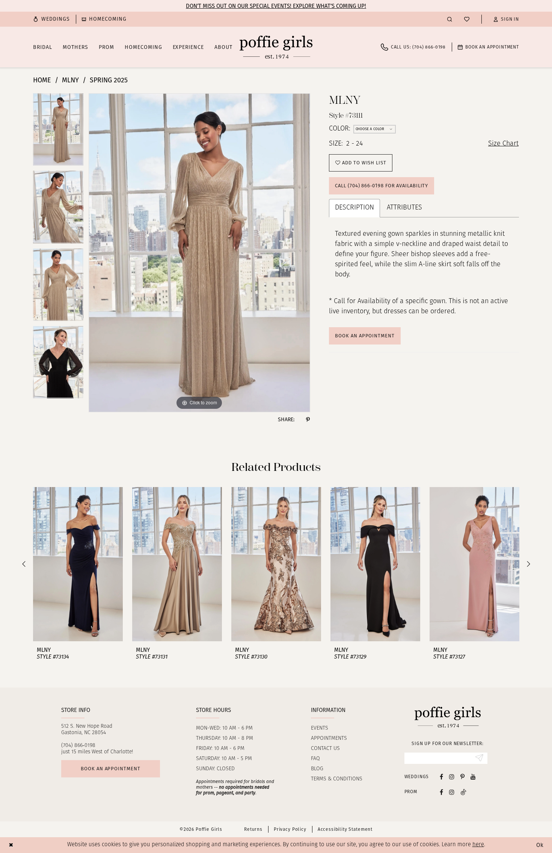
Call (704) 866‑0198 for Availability (381, 185)
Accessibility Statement (345, 829)
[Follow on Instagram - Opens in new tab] (452, 791)
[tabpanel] (58, 132)
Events (319, 728)
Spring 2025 (109, 80)
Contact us (325, 748)
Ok (540, 845)
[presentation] (78, 564)
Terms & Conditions (336, 779)
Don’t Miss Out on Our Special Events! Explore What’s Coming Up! (276, 6)
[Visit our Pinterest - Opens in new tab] (462, 776)
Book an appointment (110, 768)
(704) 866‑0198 (78, 745)
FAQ (315, 759)
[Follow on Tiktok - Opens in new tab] (463, 791)
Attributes (404, 208)
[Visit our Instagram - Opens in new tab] (452, 776)
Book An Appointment (364, 335)
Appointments (329, 738)
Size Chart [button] (503, 144)
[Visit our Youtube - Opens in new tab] (473, 776)
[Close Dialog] (11, 844)
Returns (253, 829)
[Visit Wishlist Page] (466, 19)
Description (354, 208)
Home (42, 80)
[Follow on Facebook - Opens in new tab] (441, 791)
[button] (506, 19)
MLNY (70, 80)
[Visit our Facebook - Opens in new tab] (441, 776)
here (478, 845)
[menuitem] (51, 19)
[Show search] (449, 19)
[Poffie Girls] (276, 47)
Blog (317, 769)
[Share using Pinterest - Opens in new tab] (308, 420)
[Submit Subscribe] (479, 758)
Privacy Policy (290, 829)
